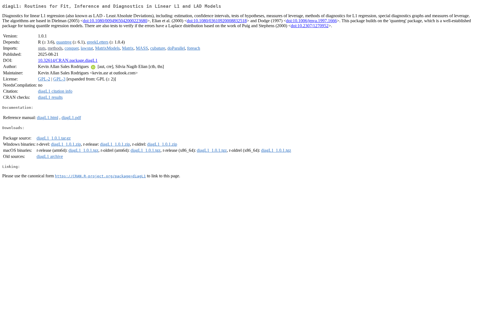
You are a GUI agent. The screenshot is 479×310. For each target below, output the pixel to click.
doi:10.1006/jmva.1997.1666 (311, 20)
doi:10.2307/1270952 (309, 25)
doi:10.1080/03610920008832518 (217, 20)
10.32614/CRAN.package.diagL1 (68, 60)
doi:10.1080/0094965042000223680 (115, 20)
